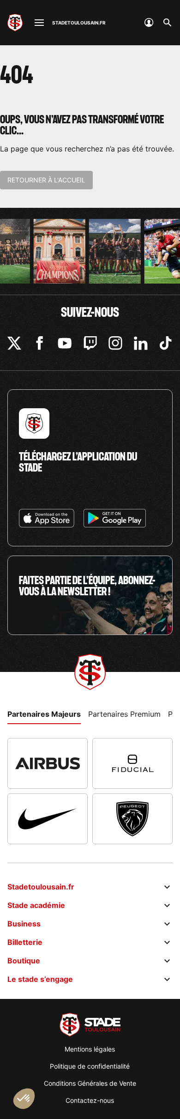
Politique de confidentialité (90, 1066)
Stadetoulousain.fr (40, 886)
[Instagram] (115, 343)
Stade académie (36, 905)
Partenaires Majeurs (44, 714)
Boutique (23, 960)
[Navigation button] (39, 23)
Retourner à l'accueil (46, 180)
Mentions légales (90, 1049)
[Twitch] (90, 343)
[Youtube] (65, 343)
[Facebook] (39, 343)
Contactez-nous (90, 1100)
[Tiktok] (166, 343)
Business (24, 923)
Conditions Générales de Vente (90, 1083)
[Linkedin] (141, 343)
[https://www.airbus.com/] (47, 763)
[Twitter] (14, 343)
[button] (24, 1099)
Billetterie (24, 942)
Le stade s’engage (40, 979)
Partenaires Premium (124, 714)
